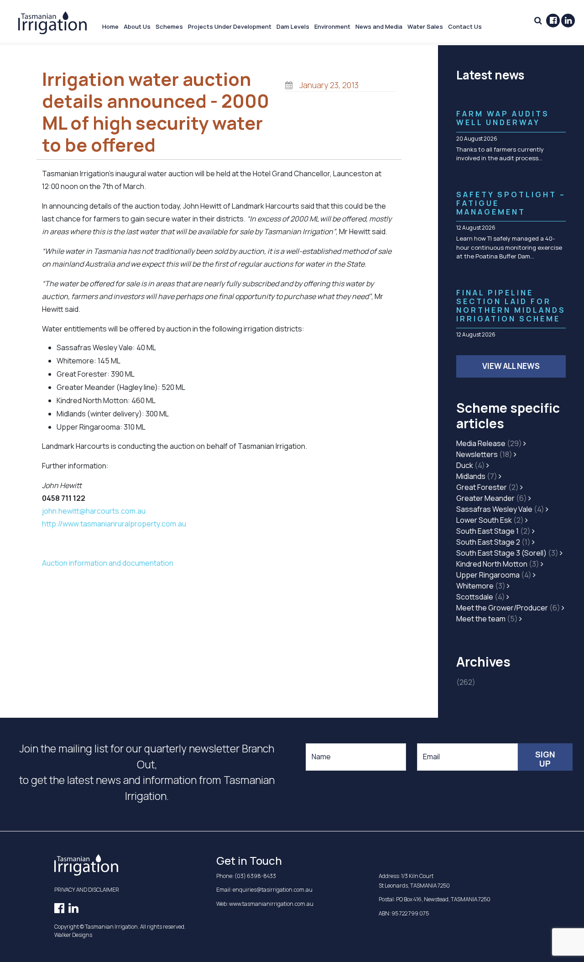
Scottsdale (480, 597)
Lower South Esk (490, 520)
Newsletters (484, 454)
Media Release (489, 443)
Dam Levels (292, 26)
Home (110, 26)
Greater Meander (491, 498)
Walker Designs (73, 935)
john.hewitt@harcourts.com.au (94, 511)
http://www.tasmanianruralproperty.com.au (114, 524)
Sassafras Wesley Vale (500, 509)
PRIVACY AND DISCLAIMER (86, 890)
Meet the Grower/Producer (508, 608)
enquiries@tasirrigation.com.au (273, 890)
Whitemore (481, 586)
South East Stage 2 (493, 542)
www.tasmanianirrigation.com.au (271, 904)
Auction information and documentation (107, 563)
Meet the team (487, 619)
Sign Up (545, 759)
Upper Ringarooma (494, 575)
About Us (137, 26)
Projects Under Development (229, 26)
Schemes (169, 26)
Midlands (476, 476)
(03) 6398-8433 (255, 876)
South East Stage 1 (493, 531)
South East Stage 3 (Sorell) (507, 553)
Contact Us (465, 26)
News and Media (378, 26)
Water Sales (425, 26)
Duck (470, 465)
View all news (511, 366)
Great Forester (487, 487)
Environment (332, 26)
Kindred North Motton (497, 564)
